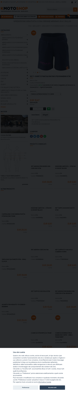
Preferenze (25, 387)
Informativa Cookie (44, 382)
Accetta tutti (52, 387)
